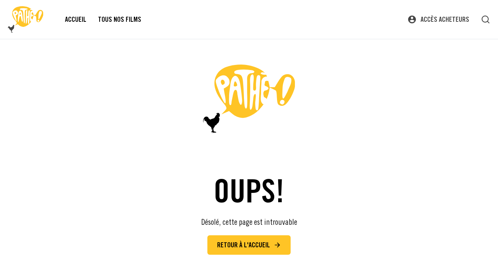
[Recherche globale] (485, 19)
